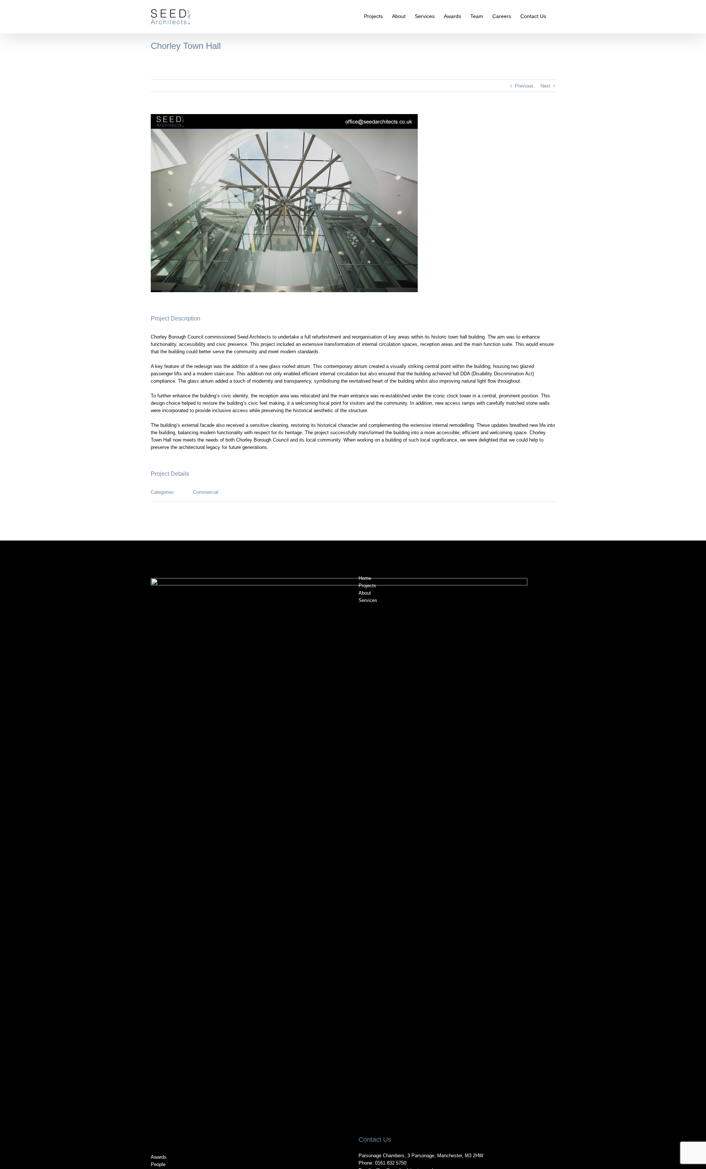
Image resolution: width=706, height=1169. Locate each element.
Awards (159, 1157)
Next (545, 86)
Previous (524, 86)
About (365, 593)
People (158, 1164)
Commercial (205, 492)
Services (368, 600)
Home (365, 578)
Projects (367, 585)
